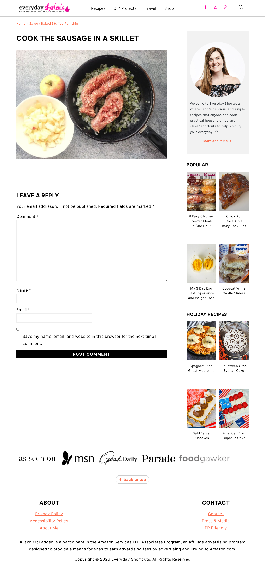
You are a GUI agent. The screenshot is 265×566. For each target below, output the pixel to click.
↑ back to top (132, 479)
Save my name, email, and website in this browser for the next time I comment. (89, 340)
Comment (27, 216)
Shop (169, 8)
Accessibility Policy (49, 521)
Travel (150, 8)
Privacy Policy (49, 514)
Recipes (98, 8)
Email (23, 309)
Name (23, 290)
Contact (216, 514)
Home (20, 23)
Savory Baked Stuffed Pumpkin (53, 23)
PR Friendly (216, 528)
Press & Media (216, 521)
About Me (49, 528)
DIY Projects (125, 8)
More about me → (217, 141)
